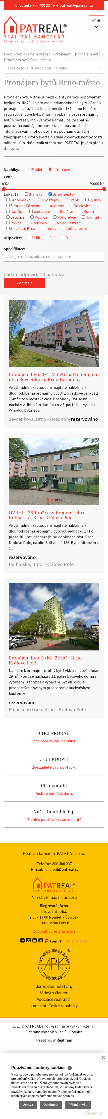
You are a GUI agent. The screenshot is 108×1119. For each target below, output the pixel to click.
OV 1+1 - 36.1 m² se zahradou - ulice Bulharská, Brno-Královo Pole (47, 515)
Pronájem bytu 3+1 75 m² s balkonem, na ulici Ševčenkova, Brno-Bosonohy (53, 377)
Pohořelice (66, 217)
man (64, 1040)
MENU (96, 20)
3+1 (69, 237)
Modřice (40, 217)
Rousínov (39, 222)
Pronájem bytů (87, 53)
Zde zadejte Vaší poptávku (54, 767)
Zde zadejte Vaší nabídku (54, 740)
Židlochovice (76, 228)
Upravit (28, 1105)
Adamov (57, 205)
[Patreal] (35, 28)
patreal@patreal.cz (76, 5)
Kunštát (67, 211)
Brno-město (63, 194)
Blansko (36, 194)
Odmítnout (50, 1105)
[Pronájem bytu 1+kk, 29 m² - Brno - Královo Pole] (54, 616)
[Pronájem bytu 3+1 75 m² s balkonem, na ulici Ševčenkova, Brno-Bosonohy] (54, 333)
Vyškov (95, 199)
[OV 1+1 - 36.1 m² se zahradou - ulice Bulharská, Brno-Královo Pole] (54, 471)
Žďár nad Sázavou (25, 205)
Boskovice (82, 205)
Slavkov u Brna (22, 228)
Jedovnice (41, 211)
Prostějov (50, 199)
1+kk (36, 237)
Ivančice (17, 211)
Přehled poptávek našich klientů (54, 819)
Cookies (76, 1031)
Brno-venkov (21, 199)
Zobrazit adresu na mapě (54, 931)
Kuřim (89, 211)
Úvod (8, 53)
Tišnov (50, 228)
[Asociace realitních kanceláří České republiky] (54, 964)
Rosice (15, 222)
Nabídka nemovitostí (33, 53)
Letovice (17, 217)
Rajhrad (92, 217)
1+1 (53, 237)
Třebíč (74, 199)
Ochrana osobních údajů (46, 1031)
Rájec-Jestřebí (69, 222)
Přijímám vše (78, 1105)
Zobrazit (24, 282)
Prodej (36, 169)
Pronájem (63, 53)
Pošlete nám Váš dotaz (54, 793)
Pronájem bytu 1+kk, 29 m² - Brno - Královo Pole (46, 660)
